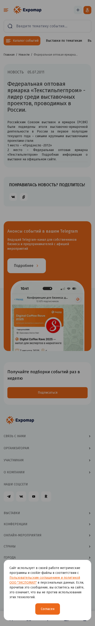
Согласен (47, 609)
